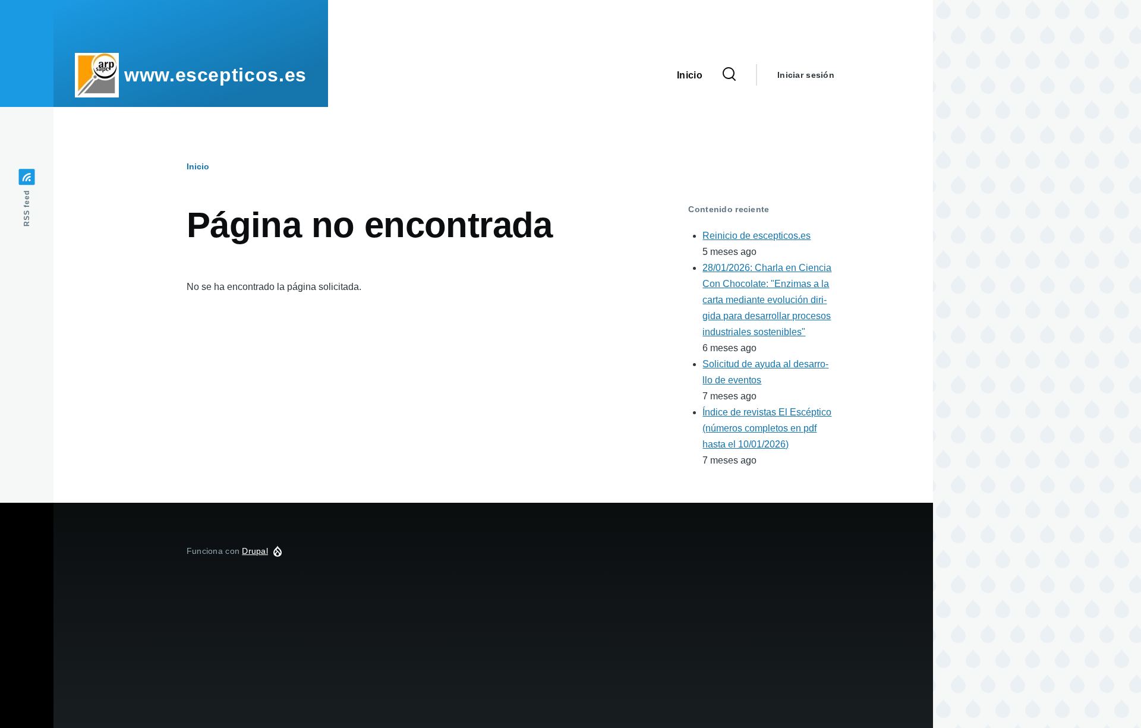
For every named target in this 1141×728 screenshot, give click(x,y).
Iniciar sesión (805, 75)
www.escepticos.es (215, 75)
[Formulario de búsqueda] (729, 75)
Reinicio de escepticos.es (756, 236)
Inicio (198, 166)
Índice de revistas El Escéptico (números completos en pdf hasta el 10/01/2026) (766, 428)
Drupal (255, 551)
